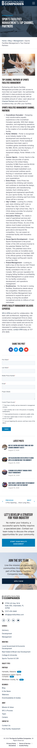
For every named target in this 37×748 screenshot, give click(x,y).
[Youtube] (18, 620)
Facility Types (6, 663)
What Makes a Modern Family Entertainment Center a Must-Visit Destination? (21, 484)
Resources (5, 685)
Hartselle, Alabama (9, 672)
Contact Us (5, 721)
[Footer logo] (11, 597)
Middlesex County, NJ (10, 679)
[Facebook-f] (8, 620)
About (3, 703)
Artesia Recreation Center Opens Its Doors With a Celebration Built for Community (21, 459)
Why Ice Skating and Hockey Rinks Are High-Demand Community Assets (21, 447)
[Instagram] (3, 620)
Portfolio (5, 668)
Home (4, 41)
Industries (5, 642)
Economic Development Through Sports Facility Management (20, 472)
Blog (10, 41)
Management (7, 15)
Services (4, 626)
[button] (11, 349)
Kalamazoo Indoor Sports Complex (11, 675)
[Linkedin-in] (13, 620)
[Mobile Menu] (33, 3)
